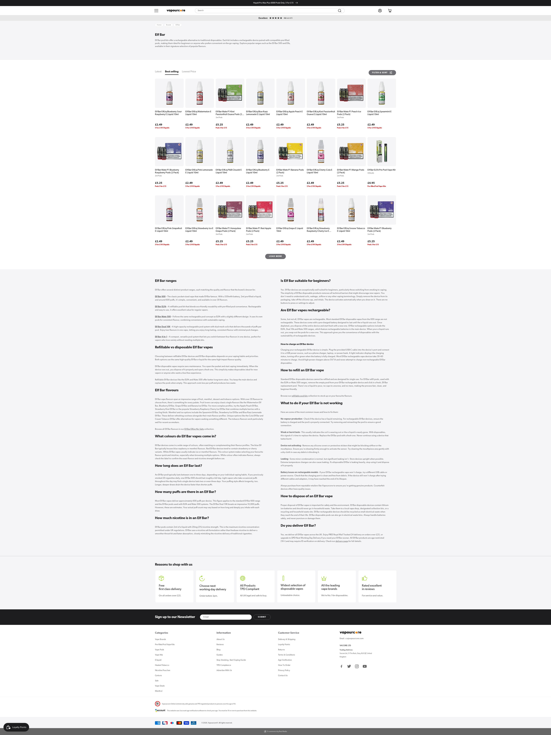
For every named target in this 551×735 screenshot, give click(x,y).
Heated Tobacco (162, 665)
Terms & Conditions (286, 655)
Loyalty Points (284, 645)
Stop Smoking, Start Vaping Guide (231, 660)
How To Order (284, 665)
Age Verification (285, 660)
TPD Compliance (224, 665)
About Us (221, 639)
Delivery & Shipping (286, 639)
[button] (156, 10)
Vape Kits (159, 655)
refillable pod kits (300, 396)
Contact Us (283, 676)
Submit (262, 617)
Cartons (158, 676)
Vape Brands (160, 639)
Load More (275, 256)
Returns (281, 650)
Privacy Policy (284, 670)
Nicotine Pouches (162, 670)
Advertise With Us (224, 670)
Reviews (220, 645)
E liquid (158, 660)
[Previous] (159, 583)
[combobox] (270, 10)
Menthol (158, 691)
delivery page (341, 541)
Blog (218, 650)
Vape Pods (159, 650)
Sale (156, 681)
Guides (220, 655)
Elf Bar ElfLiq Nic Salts (194, 429)
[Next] (392, 583)
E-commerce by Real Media (277, 731)
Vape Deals (160, 686)
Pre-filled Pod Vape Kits (165, 645)
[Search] (339, 10)
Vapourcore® (213, 723)
